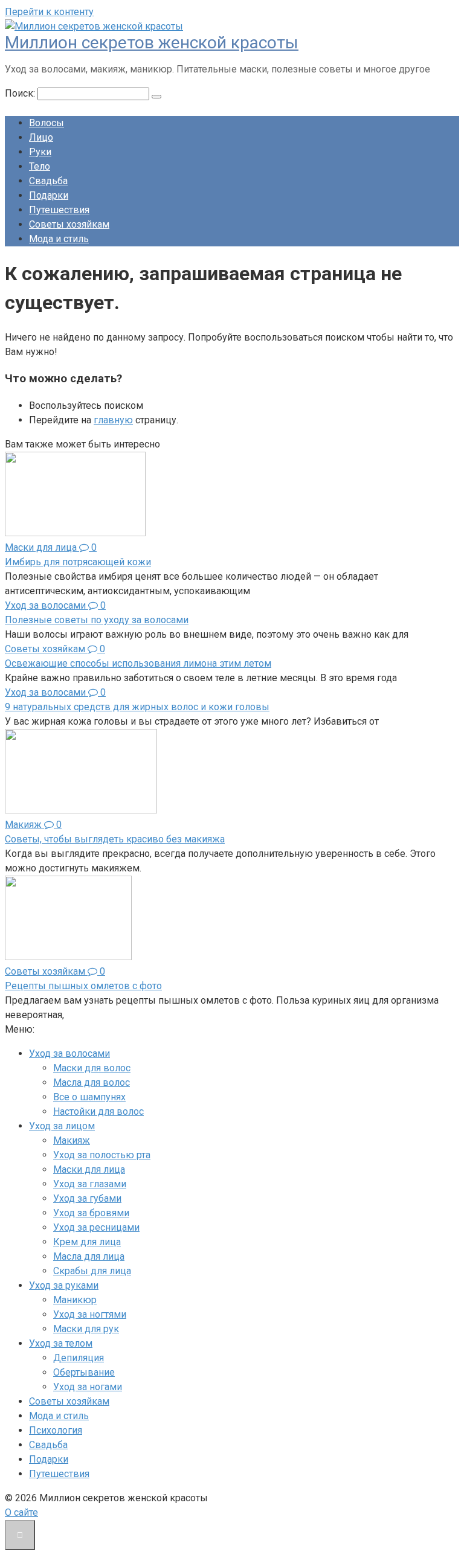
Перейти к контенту (49, 12)
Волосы (46, 123)
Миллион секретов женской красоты (151, 43)
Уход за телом (60, 1343)
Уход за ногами (87, 1387)
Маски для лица (89, 1169)
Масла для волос (91, 1082)
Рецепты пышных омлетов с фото (83, 986)
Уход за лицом (62, 1126)
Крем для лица (87, 1242)
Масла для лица (88, 1256)
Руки (40, 152)
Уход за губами (87, 1198)
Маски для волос (91, 1068)
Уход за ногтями (89, 1314)
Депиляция (78, 1358)
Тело (39, 166)
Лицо (41, 137)
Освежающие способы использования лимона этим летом (138, 663)
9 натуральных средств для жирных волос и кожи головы (137, 707)
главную (113, 420)
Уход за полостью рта (101, 1155)
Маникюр (75, 1300)
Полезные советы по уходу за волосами (96, 620)
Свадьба (48, 181)
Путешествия (59, 210)
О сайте (21, 1512)
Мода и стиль (59, 239)
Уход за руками (63, 1285)
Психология (55, 1430)
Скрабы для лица (92, 1271)
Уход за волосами (69, 1053)
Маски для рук (86, 1329)
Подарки (48, 195)
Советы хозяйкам (69, 224)
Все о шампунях (89, 1097)
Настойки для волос (98, 1111)
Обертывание (84, 1372)
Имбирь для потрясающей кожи (78, 562)
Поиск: (21, 93)
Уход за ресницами (96, 1227)
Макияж (71, 1140)
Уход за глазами (89, 1184)
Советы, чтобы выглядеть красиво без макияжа (115, 839)
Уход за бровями (91, 1213)
